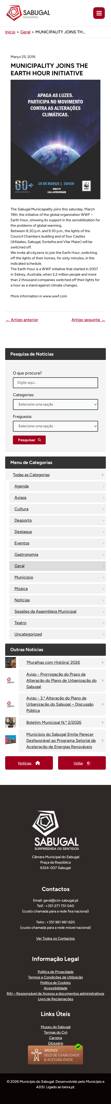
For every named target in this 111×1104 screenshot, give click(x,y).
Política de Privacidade (56, 972)
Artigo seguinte (88, 320)
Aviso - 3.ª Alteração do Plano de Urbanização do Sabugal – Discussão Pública (59, 704)
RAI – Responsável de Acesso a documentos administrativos (55, 993)
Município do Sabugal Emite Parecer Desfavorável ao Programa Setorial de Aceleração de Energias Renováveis (61, 740)
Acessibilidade (55, 988)
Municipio (23, 577)
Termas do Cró (55, 1032)
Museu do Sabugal (55, 1027)
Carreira (55, 1038)
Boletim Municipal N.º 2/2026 (53, 722)
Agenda (21, 486)
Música (21, 588)
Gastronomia (26, 554)
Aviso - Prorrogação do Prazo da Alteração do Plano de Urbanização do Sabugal (61, 680)
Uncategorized (28, 634)
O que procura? (27, 373)
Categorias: (23, 394)
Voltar (78, 763)
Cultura (21, 508)
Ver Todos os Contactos (55, 938)
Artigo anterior (22, 320)
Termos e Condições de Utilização (55, 977)
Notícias (22, 600)
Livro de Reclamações (55, 999)
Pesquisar (26, 440)
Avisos (20, 497)
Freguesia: (22, 416)
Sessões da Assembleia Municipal (45, 611)
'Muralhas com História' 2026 (53, 662)
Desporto (23, 520)
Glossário (55, 1043)
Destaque (23, 531)
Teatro (20, 622)
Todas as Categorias (31, 474)
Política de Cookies (55, 983)
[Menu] (99, 13)
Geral (19, 565)
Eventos (21, 543)
